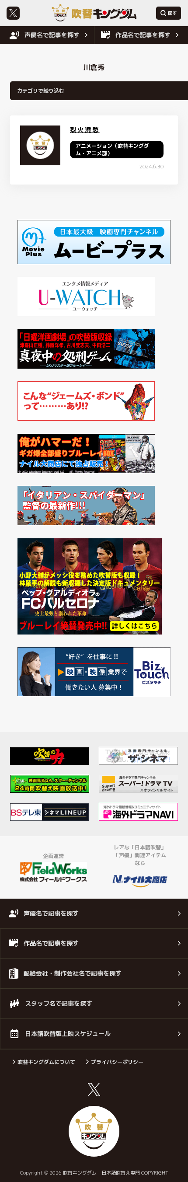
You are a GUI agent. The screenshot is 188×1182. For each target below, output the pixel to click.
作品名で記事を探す (143, 35)
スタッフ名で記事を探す (58, 1003)
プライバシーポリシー (117, 1062)
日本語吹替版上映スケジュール (68, 1033)
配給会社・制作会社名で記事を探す (73, 973)
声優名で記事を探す (52, 35)
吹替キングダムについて (46, 1062)
